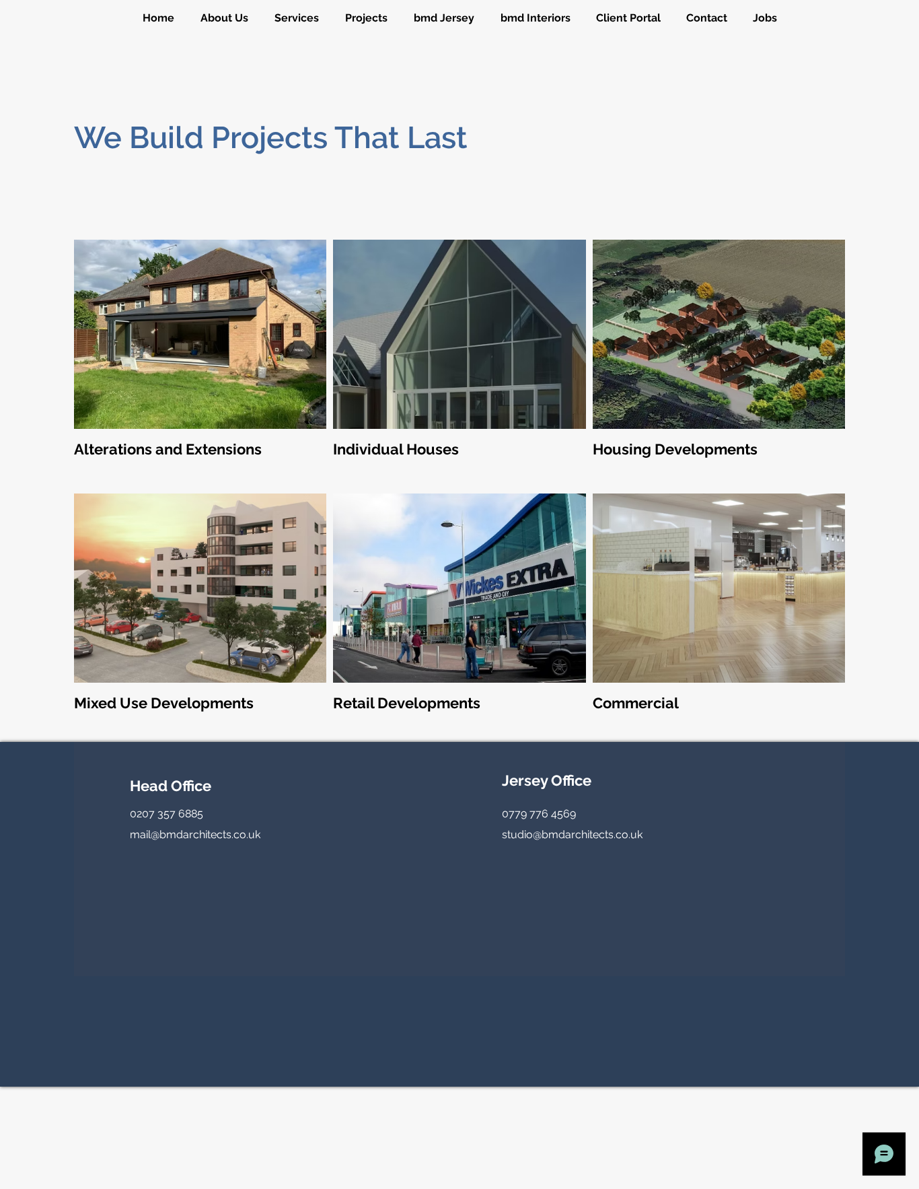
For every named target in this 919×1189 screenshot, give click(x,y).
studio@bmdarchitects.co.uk (572, 834)
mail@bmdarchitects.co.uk (195, 834)
